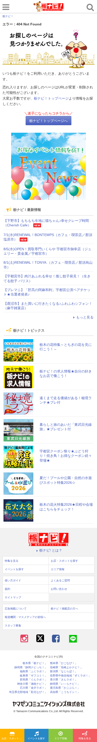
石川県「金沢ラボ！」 (33, 687)
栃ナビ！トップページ (51, 98)
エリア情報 (60, 738)
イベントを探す (36, 738)
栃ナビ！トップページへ (48, 121)
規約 (7, 588)
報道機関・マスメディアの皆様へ (25, 617)
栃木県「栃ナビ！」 (35, 663)
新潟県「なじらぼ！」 (63, 671)
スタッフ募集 (13, 625)
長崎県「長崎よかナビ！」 (66, 667)
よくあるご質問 (60, 580)
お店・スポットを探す (12, 738)
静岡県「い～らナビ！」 (65, 683)
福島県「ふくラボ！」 (33, 671)
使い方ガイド (13, 580)
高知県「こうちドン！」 (65, 692)
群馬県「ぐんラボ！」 (33, 679)
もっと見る (85, 317)
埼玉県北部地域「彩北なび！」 (28, 692)
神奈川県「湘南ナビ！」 (32, 683)
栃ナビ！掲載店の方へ (64, 608)
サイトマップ (13, 597)
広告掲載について (16, 608)
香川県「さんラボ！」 (63, 679)
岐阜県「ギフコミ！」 (33, 675)
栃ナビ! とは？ (50, 550)
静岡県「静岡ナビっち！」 (30, 667)
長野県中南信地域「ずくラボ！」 (70, 675)
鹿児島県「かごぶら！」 (65, 687)
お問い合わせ (59, 588)
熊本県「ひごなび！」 (63, 663)
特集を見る (11, 560)
